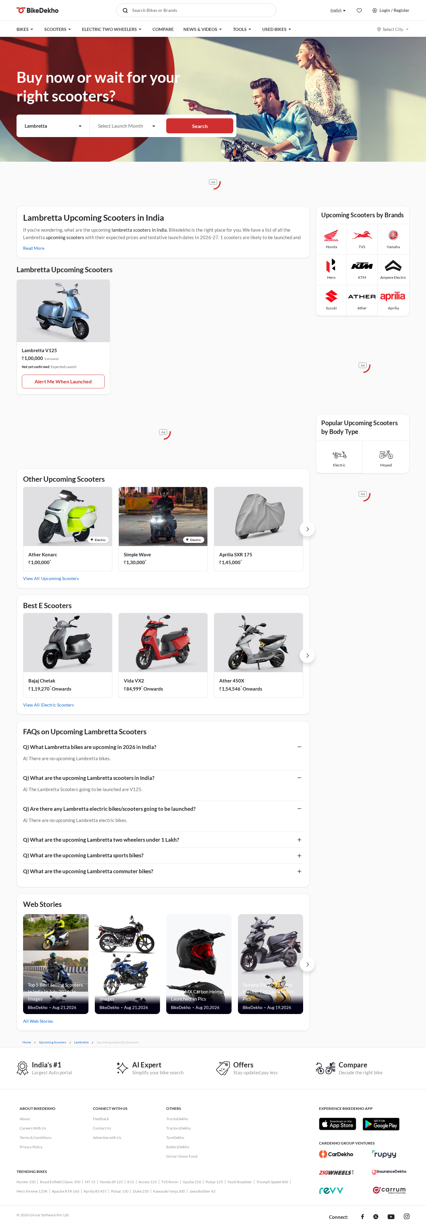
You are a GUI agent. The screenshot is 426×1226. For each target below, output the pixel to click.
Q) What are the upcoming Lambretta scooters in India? (88, 778)
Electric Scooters (57, 704)
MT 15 (90, 1181)
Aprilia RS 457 (95, 1191)
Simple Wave (137, 554)
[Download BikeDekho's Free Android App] (380, 1123)
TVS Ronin (169, 1181)
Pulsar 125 (214, 1181)
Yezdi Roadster (239, 1181)
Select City (393, 29)
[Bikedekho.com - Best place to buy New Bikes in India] (38, 10)
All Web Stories (38, 1021)
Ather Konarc (42, 554)
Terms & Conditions (35, 1137)
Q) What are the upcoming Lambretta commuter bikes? (88, 871)
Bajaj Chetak (41, 680)
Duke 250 (141, 1191)
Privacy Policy (31, 1147)
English (336, 10)
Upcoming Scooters (60, 578)
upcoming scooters (65, 237)
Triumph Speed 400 (272, 1181)
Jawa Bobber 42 (202, 1191)
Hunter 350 (26, 1181)
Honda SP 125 (111, 1181)
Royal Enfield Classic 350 (60, 1181)
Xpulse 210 (192, 1181)
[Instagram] (406, 1217)
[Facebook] (362, 1217)
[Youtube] (391, 1217)
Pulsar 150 (119, 1191)
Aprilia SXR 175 (235, 554)
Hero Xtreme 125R (32, 1191)
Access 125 (147, 1181)
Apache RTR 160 (65, 1191)
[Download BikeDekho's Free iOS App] (337, 1123)
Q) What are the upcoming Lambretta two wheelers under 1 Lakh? (101, 839)
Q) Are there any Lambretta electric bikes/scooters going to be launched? (109, 808)
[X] (375, 1217)
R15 (130, 1181)
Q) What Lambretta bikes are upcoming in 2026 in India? (89, 747)
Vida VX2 (134, 680)
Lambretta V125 (39, 350)
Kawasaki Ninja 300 (169, 1191)
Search (200, 126)
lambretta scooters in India (139, 230)
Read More (33, 248)
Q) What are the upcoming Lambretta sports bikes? (83, 855)
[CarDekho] (336, 1154)
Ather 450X (231, 680)
